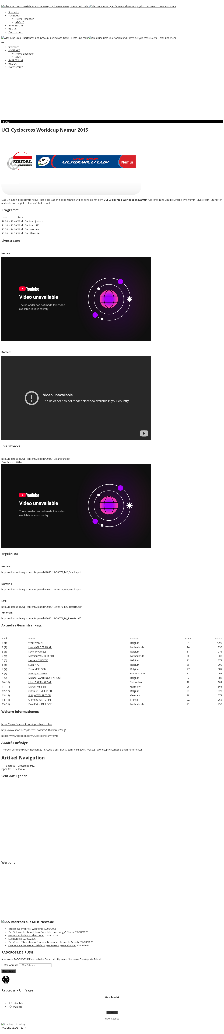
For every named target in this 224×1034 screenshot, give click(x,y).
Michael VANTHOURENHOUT (45, 677)
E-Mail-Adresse (10, 965)
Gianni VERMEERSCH (40, 691)
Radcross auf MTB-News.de (32, 922)
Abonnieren (8, 971)
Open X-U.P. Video (13, 769)
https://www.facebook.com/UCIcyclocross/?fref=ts (29, 735)
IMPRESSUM (15, 25)
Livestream (66, 749)
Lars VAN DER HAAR (40, 647)
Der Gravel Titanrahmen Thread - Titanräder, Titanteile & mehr (44, 942)
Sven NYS (33, 664)
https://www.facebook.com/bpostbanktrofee (26, 724)
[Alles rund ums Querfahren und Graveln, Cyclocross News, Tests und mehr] (45, 6)
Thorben (6, 749)
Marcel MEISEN (37, 686)
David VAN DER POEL (40, 704)
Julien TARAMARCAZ (39, 682)
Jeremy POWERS (37, 673)
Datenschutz (15, 32)
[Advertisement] (112, 95)
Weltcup (91, 749)
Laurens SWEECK (38, 660)
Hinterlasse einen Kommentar (125, 749)
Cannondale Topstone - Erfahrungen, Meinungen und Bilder (42, 945)
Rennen (34, 749)
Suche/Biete (15, 938)
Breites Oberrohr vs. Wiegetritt (25, 928)
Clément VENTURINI (39, 699)
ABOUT (19, 22)
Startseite (13, 12)
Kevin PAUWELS (37, 651)
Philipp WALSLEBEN (39, 695)
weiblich (17, 1006)
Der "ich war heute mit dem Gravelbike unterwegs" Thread (41, 932)
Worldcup (102, 749)
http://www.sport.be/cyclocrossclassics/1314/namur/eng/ (33, 730)
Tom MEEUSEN (37, 669)
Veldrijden (79, 749)
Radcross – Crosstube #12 (17, 765)
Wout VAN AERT (37, 642)
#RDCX (12, 28)
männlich (18, 1003)
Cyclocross (52, 749)
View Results (112, 1018)
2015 (42, 749)
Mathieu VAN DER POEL (42, 656)
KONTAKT (14, 15)
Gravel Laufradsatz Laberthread (26, 935)
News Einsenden (24, 18)
